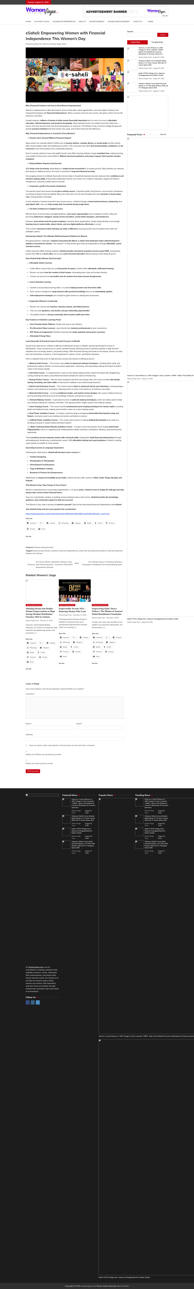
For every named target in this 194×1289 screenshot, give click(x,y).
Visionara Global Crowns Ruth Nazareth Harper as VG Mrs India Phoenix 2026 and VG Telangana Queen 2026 (153, 86)
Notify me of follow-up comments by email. (43, 754)
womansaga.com (87, 1286)
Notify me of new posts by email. (39, 763)
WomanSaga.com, (36, 967)
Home (28, 21)
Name (29, 723)
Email (79, 723)
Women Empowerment (119, 21)
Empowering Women (41, 551)
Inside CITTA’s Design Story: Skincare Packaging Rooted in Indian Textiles (152, 619)
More (150, 21)
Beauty (82, 21)
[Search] (166, 21)
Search (130, 31)
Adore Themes (123, 1286)
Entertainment (96, 21)
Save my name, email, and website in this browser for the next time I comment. (62, 745)
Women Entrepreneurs (64, 21)
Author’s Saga (41, 21)
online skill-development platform (93, 551)
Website (29, 734)
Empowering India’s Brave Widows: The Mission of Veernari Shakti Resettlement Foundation (107, 611)
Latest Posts (135, 42)
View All (163, 134)
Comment (30, 694)
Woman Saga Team (58, 44)
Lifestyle (137, 21)
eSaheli (54, 551)
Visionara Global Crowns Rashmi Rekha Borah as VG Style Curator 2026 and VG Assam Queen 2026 (153, 63)
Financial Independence (68, 551)
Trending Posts (157, 42)
